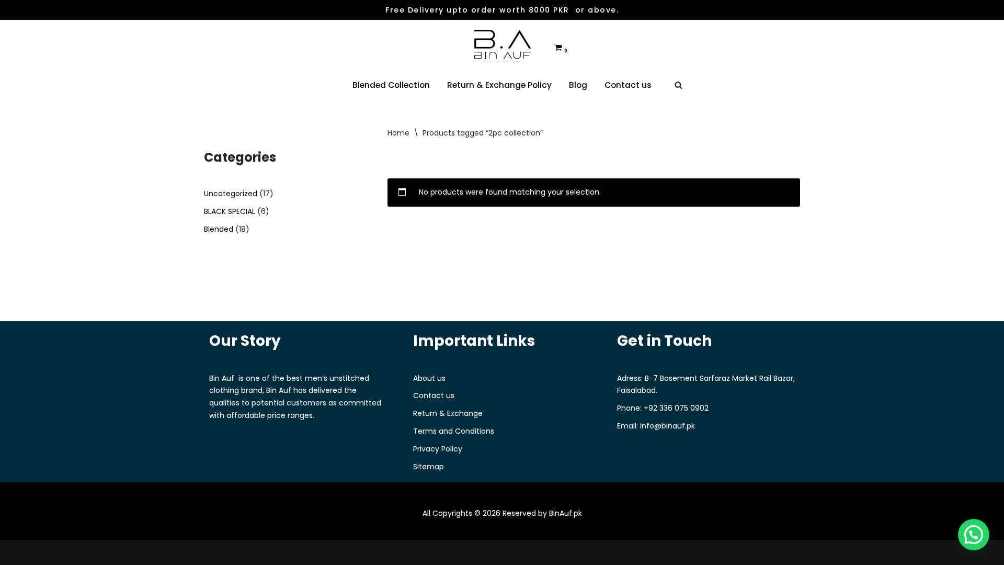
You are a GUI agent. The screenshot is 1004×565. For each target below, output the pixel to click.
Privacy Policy (437, 449)
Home (398, 133)
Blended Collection (391, 85)
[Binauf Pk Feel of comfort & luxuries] (502, 46)
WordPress (292, 552)
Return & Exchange (448, 413)
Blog (578, 85)
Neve (213, 552)
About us (429, 378)
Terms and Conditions (453, 431)
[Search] (678, 85)
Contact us (628, 85)
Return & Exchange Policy (499, 85)
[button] (973, 534)
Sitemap (428, 466)
